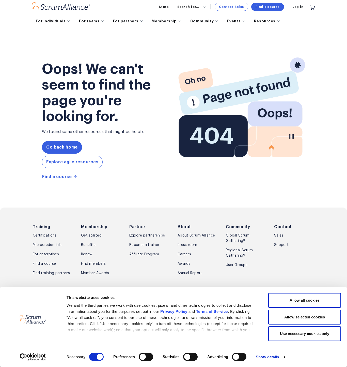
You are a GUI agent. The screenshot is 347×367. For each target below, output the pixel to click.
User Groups (236, 265)
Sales (278, 235)
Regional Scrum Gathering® (239, 252)
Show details (267, 357)
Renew (86, 254)
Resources (264, 21)
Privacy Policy (173, 311)
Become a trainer (144, 245)
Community (202, 21)
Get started (91, 235)
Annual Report (190, 273)
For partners (125, 21)
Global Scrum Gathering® (237, 238)
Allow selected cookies (304, 317)
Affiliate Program (144, 254)
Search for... (188, 6)
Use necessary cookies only (304, 333)
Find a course (268, 6)
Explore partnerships (147, 235)
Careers (184, 254)
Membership (164, 21)
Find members (93, 264)
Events (234, 21)
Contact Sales (231, 6)
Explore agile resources (72, 162)
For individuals (51, 21)
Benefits (88, 245)
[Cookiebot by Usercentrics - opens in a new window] (33, 357)
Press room (187, 245)
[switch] (146, 357)
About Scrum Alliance (196, 235)
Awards (184, 264)
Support (281, 245)
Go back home (62, 147)
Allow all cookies (305, 300)
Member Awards (95, 273)
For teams (89, 21)
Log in (298, 6)
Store (164, 6)
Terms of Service (212, 311)
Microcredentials (47, 245)
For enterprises (46, 254)
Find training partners (51, 273)
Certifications (45, 235)
